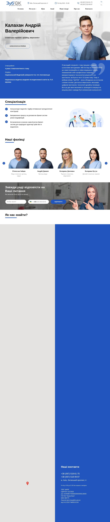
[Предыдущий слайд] (4, 163)
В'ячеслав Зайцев (18, 171)
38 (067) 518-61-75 (71, 473)
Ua (101, 1)
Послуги (32, 9)
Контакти (88, 9)
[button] (17, 46)
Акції (52, 9)
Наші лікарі (64, 9)
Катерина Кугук (91, 171)
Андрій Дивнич (43, 171)
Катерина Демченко (67, 171)
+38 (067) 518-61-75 (86, 2)
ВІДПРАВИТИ (58, 201)
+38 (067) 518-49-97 (86, 4)
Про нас (77, 9)
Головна (21, 9)
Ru (101, 5)
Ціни (43, 9)
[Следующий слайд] (106, 163)
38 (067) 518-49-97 (71, 477)
